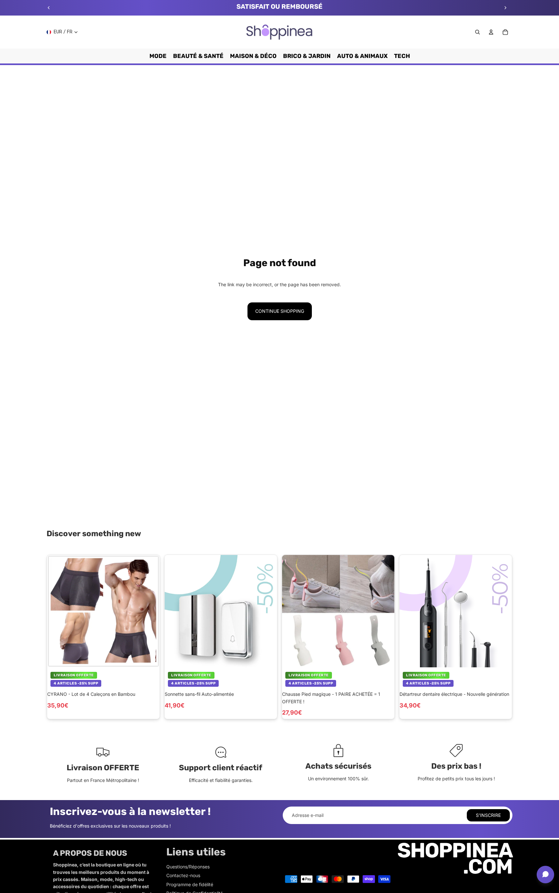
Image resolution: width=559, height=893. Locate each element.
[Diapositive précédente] (49, 8)
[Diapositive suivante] (505, 8)
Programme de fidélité (189, 884)
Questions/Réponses (188, 866)
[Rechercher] (477, 32)
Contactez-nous (183, 875)
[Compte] (491, 32)
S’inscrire (488, 815)
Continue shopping (279, 311)
